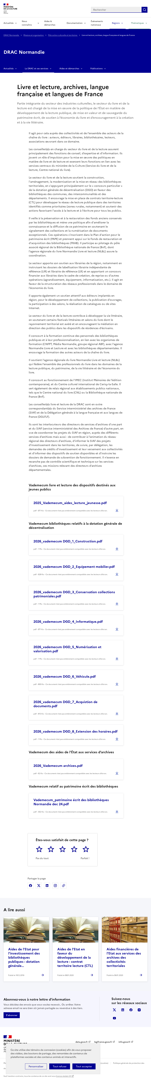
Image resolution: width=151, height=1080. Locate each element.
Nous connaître (27, 23)
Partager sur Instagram (55, 886)
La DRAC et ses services (36, 68)
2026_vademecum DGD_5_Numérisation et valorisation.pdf (67, 649)
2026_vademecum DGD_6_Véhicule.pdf (64, 676)
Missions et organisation (33, 35)
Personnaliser (36, 1066)
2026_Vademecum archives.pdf (58, 765)
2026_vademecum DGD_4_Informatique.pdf (68, 621)
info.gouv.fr (124, 1042)
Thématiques (137, 23)
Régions (116, 23)
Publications (96, 68)
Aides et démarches (69, 68)
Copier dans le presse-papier (64, 886)
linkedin (123, 1010)
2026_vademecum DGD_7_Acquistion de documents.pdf (65, 704)
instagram (139, 1010)
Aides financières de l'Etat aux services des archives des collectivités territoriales (124, 957)
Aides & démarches (49, 23)
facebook (131, 1010)
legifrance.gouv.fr (103, 1042)
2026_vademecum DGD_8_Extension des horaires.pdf (75, 731)
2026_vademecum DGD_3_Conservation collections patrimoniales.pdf (74, 594)
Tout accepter (84, 1066)
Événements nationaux (97, 23)
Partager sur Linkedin (47, 886)
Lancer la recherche (144, 10)
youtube (114, 1018)
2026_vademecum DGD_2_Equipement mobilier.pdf (74, 566)
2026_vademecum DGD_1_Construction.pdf (67, 541)
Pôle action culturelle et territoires (63, 35)
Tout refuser (60, 1066)
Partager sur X (39, 886)
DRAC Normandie (11, 35)
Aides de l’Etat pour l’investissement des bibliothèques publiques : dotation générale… (24, 957)
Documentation (75, 23)
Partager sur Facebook (30, 886)
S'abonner (11, 1015)
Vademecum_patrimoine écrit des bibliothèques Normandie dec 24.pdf (71, 802)
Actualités (9, 23)
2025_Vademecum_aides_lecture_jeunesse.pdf (70, 503)
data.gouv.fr (82, 1042)
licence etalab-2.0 (63, 1076)
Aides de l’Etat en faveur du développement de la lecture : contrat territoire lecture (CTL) (75, 957)
